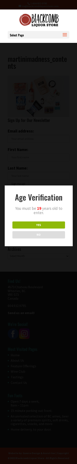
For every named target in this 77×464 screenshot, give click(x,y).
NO (39, 235)
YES (38, 225)
